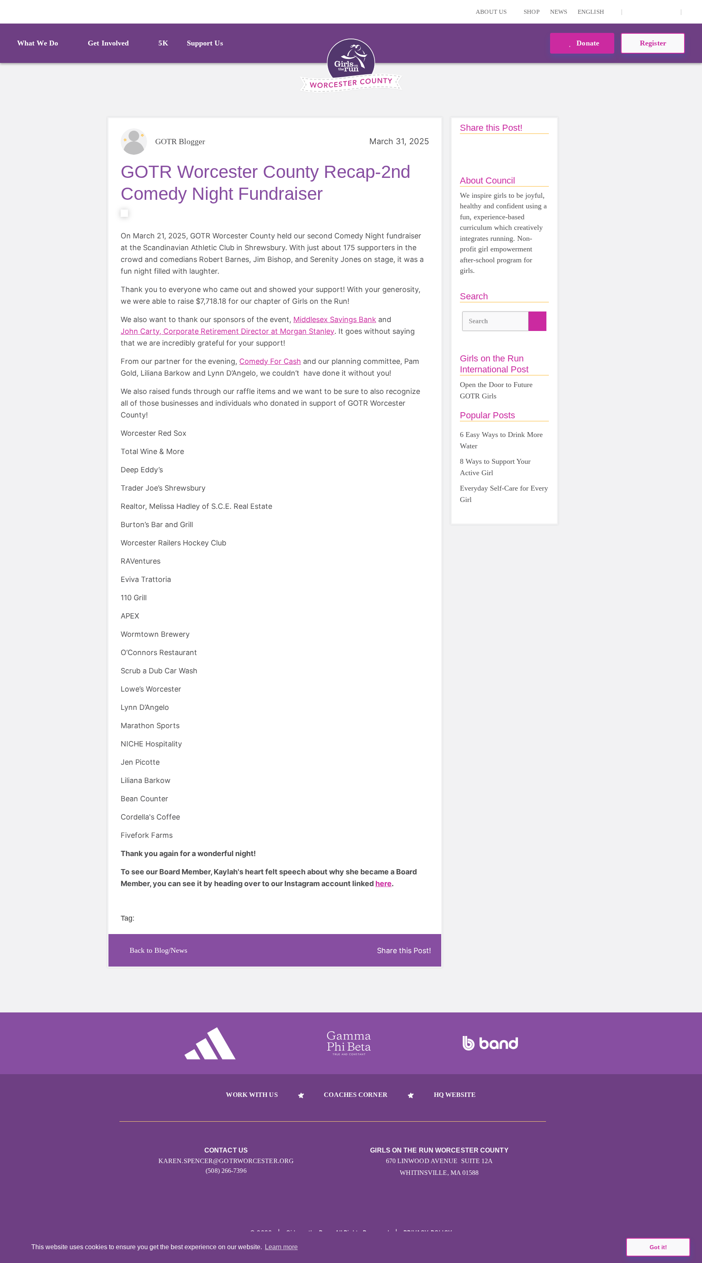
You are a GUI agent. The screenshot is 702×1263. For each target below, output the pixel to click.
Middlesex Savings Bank (334, 319)
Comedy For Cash (270, 361)
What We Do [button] (37, 43)
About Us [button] (492, 12)
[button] (691, 12)
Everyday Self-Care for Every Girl (504, 494)
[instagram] (632, 12)
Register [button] (653, 43)
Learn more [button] (281, 1247)
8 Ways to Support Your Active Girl (495, 467)
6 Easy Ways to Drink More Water (501, 440)
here (383, 883)
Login (7, 11)
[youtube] (657, 12)
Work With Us (251, 1094)
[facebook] (670, 12)
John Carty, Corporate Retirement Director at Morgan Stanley (227, 331)
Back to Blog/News (158, 950)
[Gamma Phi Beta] (349, 1043)
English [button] (592, 12)
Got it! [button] (658, 1247)
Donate (586, 43)
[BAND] (490, 1043)
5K (163, 43)
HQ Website (455, 1094)
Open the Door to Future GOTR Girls (496, 390)
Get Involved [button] (108, 43)
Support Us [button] (205, 43)
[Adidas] (210, 1043)
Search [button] (478, 321)
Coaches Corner (355, 1094)
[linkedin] (645, 12)
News (558, 12)
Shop (531, 12)
